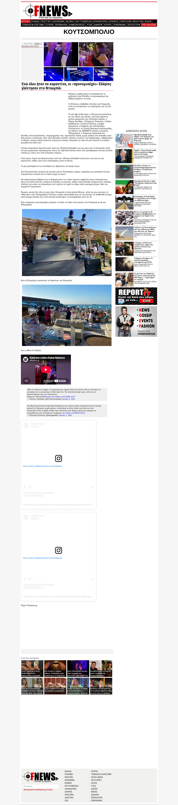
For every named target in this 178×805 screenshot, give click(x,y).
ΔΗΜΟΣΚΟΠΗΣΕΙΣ (77, 25)
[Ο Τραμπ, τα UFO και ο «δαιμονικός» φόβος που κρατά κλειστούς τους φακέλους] (124, 249)
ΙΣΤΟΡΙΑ (49, 25)
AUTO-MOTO (96, 780)
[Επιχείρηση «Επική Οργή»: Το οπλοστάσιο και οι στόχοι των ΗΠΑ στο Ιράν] (124, 203)
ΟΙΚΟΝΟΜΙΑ (58, 21)
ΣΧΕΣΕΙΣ (94, 789)
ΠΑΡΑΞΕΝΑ (125, 21)
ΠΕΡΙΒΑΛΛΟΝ (61, 25)
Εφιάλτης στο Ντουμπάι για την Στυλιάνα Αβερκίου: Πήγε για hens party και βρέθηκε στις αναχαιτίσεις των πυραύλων (101, 693)
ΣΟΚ (66, 800)
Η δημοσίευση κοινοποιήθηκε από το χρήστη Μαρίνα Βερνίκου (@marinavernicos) (59, 505)
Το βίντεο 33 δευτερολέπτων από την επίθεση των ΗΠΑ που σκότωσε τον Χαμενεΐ (145, 229)
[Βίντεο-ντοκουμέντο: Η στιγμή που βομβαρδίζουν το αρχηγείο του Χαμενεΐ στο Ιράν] (124, 218)
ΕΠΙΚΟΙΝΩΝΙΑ (119, 25)
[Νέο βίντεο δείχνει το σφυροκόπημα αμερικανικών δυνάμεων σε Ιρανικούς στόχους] (124, 172)
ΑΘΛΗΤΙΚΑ (138, 21)
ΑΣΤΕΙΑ (94, 783)
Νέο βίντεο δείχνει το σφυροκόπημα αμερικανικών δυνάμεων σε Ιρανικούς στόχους (145, 168)
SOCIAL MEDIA (97, 777)
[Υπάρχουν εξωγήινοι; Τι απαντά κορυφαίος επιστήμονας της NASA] (124, 264)
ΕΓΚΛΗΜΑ (69, 774)
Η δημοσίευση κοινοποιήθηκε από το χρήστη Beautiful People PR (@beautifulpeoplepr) (61, 596)
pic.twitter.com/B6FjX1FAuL (74, 413)
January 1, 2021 (65, 415)
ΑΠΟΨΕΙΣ (114, 21)
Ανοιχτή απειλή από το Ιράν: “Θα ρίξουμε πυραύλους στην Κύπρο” (145, 183)
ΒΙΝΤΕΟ (94, 792)
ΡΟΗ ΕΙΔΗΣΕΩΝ (149, 25)
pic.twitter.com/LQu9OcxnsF (63, 397)
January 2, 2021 (68, 399)
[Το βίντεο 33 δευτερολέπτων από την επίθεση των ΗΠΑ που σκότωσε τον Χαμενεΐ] (124, 233)
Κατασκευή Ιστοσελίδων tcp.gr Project (38, 790)
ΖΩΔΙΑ (148, 21)
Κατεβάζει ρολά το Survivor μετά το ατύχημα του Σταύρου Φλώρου (100, 673)
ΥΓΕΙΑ (89, 25)
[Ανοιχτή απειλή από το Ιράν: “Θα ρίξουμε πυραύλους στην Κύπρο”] (124, 187)
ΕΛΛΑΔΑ (35, 21)
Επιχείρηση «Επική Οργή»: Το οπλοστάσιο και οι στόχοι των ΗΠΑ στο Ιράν (145, 198)
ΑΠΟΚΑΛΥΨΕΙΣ (101, 21)
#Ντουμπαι (47, 397)
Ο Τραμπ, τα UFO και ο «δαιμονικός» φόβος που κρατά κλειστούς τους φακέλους (143, 246)
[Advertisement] (44, 112)
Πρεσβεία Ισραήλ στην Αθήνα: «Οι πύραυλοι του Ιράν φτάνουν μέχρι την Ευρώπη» (144, 138)
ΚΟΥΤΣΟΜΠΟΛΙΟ (84, 21)
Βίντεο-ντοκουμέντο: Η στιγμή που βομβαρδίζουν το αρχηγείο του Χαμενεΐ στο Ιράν (145, 215)
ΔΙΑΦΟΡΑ (98, 25)
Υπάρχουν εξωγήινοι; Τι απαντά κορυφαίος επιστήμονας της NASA (143, 260)
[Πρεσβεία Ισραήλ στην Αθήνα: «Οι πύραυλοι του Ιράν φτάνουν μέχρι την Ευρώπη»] (124, 141)
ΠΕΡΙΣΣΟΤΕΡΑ (133, 25)
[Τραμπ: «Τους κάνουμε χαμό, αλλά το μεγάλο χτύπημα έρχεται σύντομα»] (124, 156)
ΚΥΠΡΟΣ (108, 25)
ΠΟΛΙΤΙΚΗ (46, 21)
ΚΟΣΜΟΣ (70, 21)
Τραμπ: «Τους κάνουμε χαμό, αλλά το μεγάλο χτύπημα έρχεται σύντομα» (145, 152)
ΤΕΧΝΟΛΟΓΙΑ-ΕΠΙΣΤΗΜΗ (33, 25)
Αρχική (25, 21)
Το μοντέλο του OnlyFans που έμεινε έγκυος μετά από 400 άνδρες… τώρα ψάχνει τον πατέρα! (144, 276)
